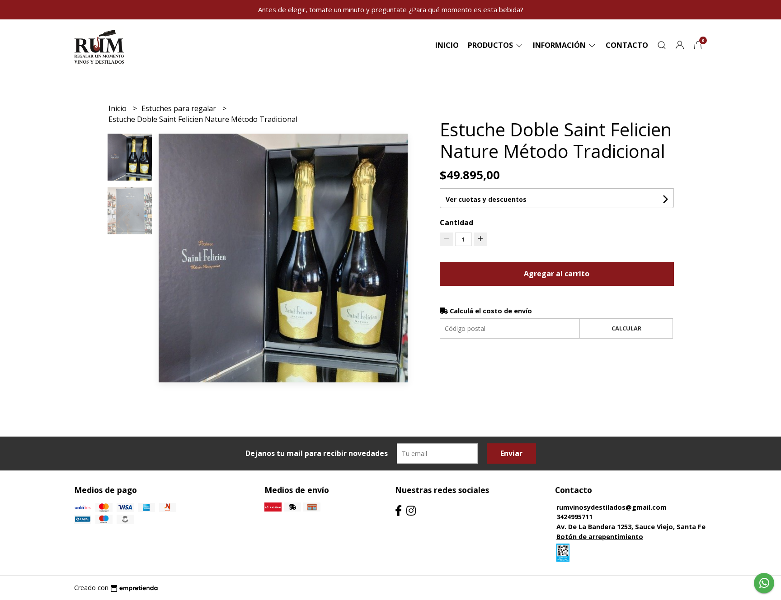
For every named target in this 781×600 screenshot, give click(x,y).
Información (560, 45)
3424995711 (574, 516)
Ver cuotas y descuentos (486, 199)
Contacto (627, 45)
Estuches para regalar (179, 108)
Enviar (511, 453)
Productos (491, 45)
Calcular (626, 328)
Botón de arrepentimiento (599, 536)
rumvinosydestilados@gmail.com (611, 507)
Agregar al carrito (556, 274)
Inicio (447, 45)
